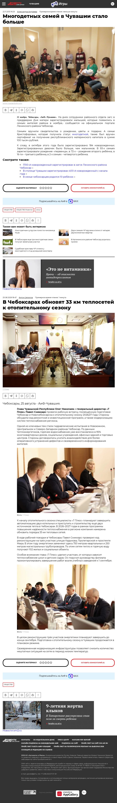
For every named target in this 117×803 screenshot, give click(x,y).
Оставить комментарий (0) (93, 188)
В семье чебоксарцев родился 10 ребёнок (48, 176)
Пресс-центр (63, 740)
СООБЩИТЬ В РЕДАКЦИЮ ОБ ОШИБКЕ (36, 750)
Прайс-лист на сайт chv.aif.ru (94, 743)
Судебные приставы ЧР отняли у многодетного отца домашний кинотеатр (33, 250)
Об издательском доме (44, 740)
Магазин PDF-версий (81, 740)
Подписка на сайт (70, 743)
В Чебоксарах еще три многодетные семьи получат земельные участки (34, 240)
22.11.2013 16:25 (9, 12)
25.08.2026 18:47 (10, 297)
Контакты (25, 740)
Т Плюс (6, 389)
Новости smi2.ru (12, 289)
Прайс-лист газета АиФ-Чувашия (36, 746)
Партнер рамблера (46, 792)
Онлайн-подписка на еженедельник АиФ (39, 743)
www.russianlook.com (12, 103)
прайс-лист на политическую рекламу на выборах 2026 (79, 746)
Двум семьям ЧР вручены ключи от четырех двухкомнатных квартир (90, 231)
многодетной (80, 134)
